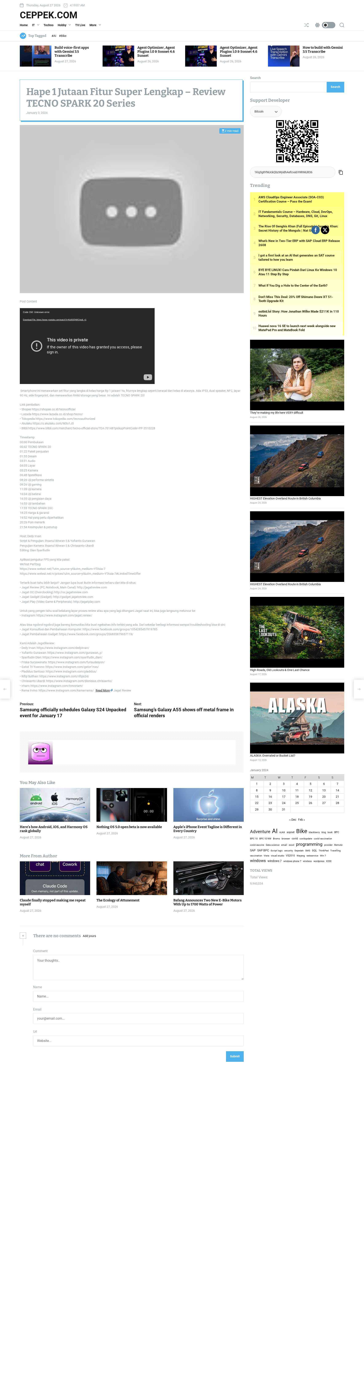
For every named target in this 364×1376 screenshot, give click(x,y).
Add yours (89, 936)
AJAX (282, 832)
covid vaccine (257, 845)
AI (275, 831)
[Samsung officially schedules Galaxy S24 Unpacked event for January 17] (5, 689)
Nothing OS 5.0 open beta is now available (129, 827)
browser (286, 838)
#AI (54, 36)
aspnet (290, 832)
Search (255, 78)
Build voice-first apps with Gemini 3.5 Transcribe (72, 52)
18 (297, 796)
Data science (273, 845)
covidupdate (306, 838)
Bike (301, 831)
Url (35, 1032)
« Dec (292, 819)
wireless (307, 861)
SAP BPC (263, 850)
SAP (253, 850)
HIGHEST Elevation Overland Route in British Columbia (285, 498)
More (93, 25)
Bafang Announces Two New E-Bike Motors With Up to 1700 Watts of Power (207, 902)
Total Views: (259, 877)
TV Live (80, 25)
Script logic (277, 850)
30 (270, 809)
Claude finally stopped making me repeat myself (53, 902)
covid (295, 838)
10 (283, 790)
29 (256, 809)
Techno (49, 25)
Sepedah (299, 850)
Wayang (301, 855)
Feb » (301, 819)
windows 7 (275, 861)
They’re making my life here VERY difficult (276, 412)
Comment (40, 951)
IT (33, 25)
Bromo (276, 838)
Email (37, 1009)
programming (309, 844)
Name (37, 987)
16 (270, 796)
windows (258, 860)
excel (291, 845)
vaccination (256, 855)
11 (297, 790)
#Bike (62, 36)
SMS (307, 850)
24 (283, 803)
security (288, 850)
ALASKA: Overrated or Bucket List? (272, 755)
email (284, 845)
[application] (87, 346)
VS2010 (290, 855)
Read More (103, 690)
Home (24, 25)
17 (283, 796)
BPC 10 (254, 838)
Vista (266, 855)
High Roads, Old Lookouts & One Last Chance (279, 670)
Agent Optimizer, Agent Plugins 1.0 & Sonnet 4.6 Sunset (156, 52)
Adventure (260, 831)
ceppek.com (49, 15)
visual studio (277, 855)
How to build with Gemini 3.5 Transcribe (323, 50)
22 (256, 803)
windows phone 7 (292, 861)
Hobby (62, 25)
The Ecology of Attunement (117, 900)
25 (297, 803)
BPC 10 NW (265, 838)
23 (270, 803)
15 (256, 796)
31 (283, 809)
